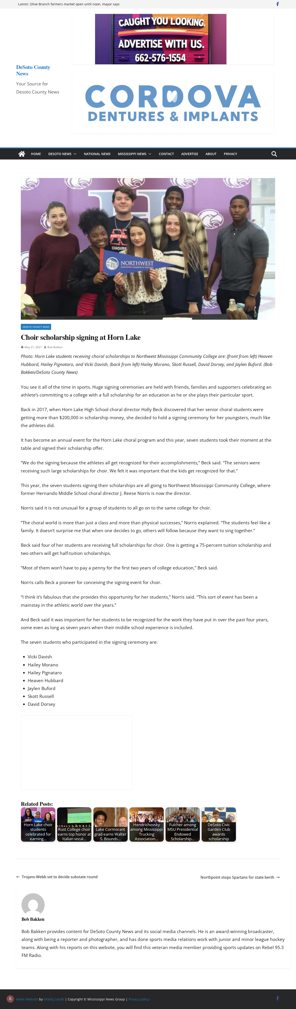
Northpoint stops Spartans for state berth (237, 877)
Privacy (230, 154)
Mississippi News (132, 154)
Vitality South (54, 999)
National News (97, 154)
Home (36, 154)
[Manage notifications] (10, 999)
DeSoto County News (33, 70)
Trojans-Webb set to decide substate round (60, 876)
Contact (166, 154)
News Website (27, 999)
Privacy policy (139, 999)
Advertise (189, 154)
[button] (74, 154)
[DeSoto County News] (21, 153)
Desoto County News (36, 326)
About (211, 154)
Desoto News (59, 154)
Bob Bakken (55, 347)
